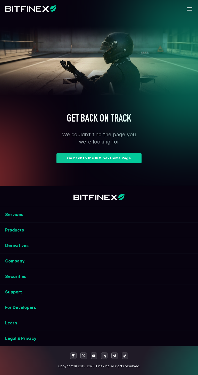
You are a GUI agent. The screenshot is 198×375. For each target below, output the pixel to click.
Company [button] (14, 261)
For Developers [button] (20, 307)
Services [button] (14, 214)
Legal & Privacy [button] (20, 338)
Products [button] (14, 230)
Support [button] (13, 291)
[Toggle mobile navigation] (189, 9)
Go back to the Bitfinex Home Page (99, 158)
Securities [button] (15, 276)
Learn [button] (11, 322)
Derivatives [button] (17, 245)
